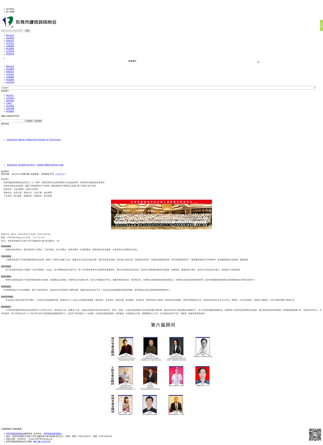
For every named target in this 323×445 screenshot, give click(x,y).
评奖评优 (10, 54)
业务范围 (10, 109)
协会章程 (10, 106)
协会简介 (10, 95)
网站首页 (10, 35)
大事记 (9, 103)
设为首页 (10, 9)
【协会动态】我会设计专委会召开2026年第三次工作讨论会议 (33, 140)
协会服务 (10, 49)
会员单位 (10, 43)
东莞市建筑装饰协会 (15, 434)
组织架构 (10, 101)
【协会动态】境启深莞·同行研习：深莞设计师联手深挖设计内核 (34, 165)
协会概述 (10, 38)
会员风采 (10, 98)
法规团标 (10, 46)
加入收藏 (10, 12)
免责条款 (10, 111)
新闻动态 (10, 41)
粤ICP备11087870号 (42, 441)
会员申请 (10, 51)
